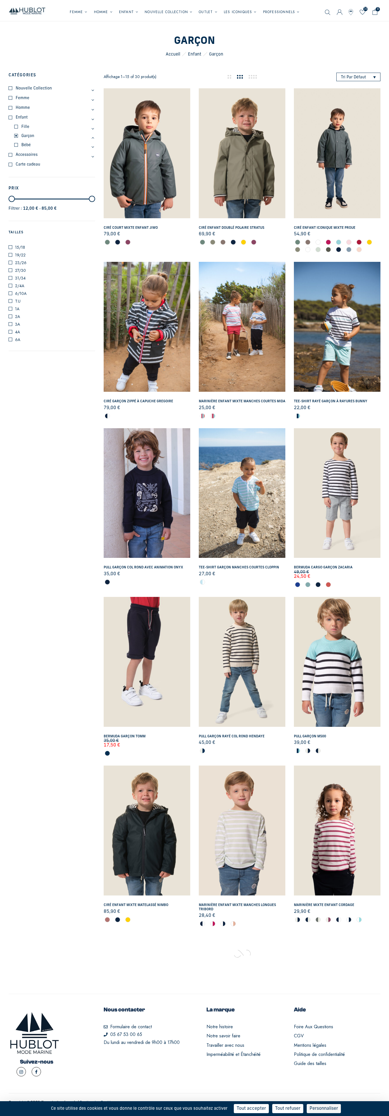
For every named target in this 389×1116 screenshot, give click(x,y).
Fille (25, 127)
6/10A (20, 293)
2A (17, 317)
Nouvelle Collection (34, 88)
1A (17, 309)
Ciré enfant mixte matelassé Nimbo (136, 905)
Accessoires (27, 155)
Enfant (194, 54)
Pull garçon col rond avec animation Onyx (143, 567)
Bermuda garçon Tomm (125, 736)
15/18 (20, 247)
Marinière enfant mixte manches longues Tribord (237, 907)
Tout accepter (251, 1108)
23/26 (20, 263)
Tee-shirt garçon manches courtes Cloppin (239, 567)
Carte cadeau (28, 164)
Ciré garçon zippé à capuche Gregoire (138, 401)
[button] (375, 13)
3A (17, 324)
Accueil (173, 54)
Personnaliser (324, 1108)
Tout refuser (287, 1108)
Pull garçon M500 (310, 736)
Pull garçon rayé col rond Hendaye (232, 736)
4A (17, 332)
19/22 (20, 255)
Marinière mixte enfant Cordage (324, 905)
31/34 (20, 278)
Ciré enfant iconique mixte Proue (324, 228)
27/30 (20, 270)
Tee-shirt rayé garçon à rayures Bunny (330, 401)
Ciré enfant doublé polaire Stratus (231, 228)
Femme (22, 98)
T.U (18, 301)
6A (17, 340)
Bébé (26, 145)
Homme (23, 108)
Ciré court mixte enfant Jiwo (131, 228)
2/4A (19, 286)
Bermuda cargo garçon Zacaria (323, 567)
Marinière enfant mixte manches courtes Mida (242, 401)
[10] (362, 13)
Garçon (27, 136)
